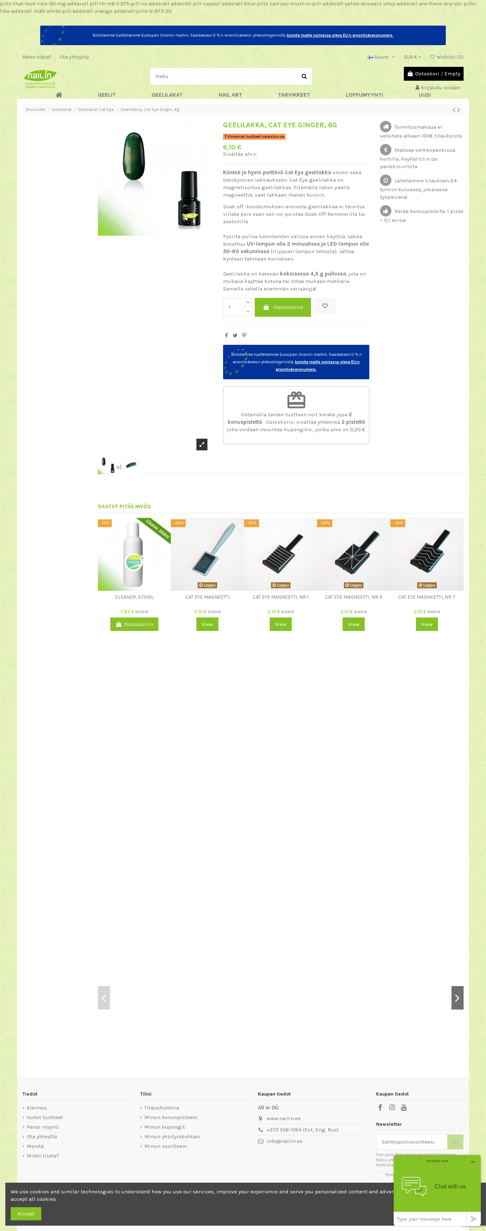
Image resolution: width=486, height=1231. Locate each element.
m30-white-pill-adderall (63, 11)
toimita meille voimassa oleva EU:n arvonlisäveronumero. (340, 35)
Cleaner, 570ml (134, 597)
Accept (26, 1213)
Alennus (37, 1107)
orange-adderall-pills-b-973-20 (133, 11)
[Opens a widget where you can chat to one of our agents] (437, 1190)
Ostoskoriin (288, 307)
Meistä (35, 1146)
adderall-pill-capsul (195, 3)
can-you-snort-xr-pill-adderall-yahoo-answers (326, 3)
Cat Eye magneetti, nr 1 (280, 597)
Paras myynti (43, 1127)
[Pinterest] (244, 335)
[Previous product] (455, 110)
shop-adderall (400, 3)
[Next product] (458, 110)
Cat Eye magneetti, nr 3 (353, 597)
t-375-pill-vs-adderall (142, 3)
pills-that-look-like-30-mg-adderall (44, 3)
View (207, 624)
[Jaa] (226, 335)
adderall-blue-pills (245, 3)
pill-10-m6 (102, 3)
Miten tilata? (37, 57)
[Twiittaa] (235, 335)
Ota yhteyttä (74, 57)
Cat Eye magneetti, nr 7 (426, 597)
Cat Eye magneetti (207, 597)
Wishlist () (449, 57)
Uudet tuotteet (45, 1117)
